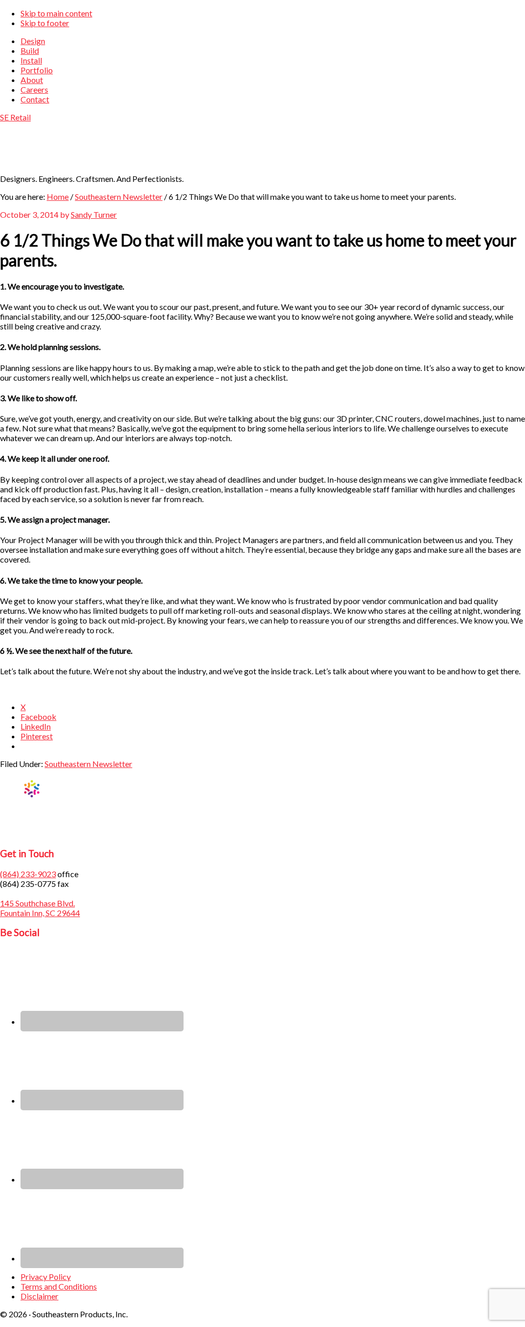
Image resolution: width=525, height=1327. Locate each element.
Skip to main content (56, 13)
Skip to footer (45, 23)
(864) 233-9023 (28, 874)
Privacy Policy (46, 1276)
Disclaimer (39, 1296)
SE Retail (15, 117)
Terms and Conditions (59, 1286)
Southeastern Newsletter (88, 764)
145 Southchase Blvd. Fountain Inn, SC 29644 (40, 908)
